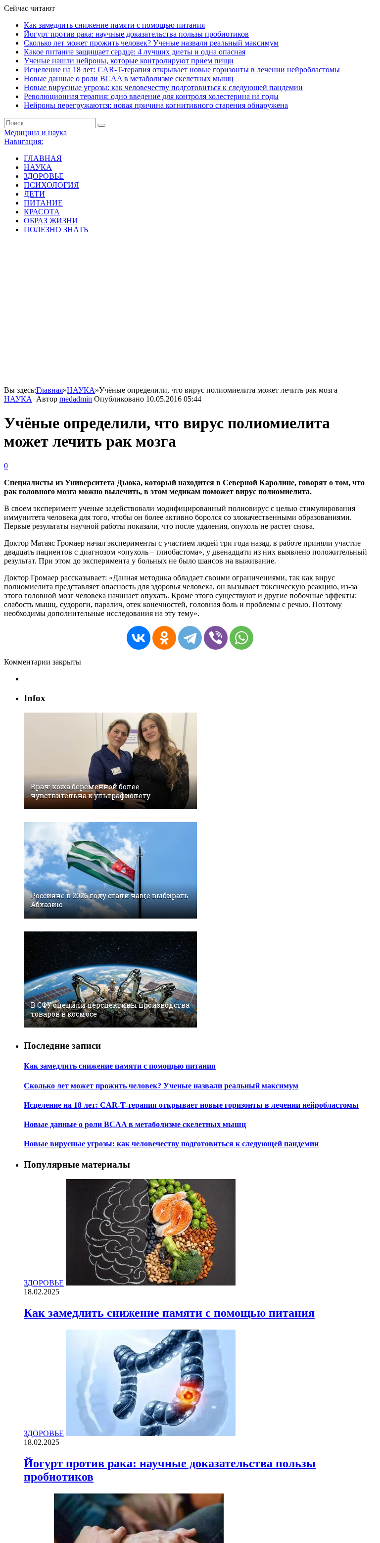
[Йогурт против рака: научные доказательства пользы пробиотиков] (151, 1433)
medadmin (75, 399)
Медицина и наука (35, 132)
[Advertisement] (190, 311)
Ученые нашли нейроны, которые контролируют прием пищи (129, 60)
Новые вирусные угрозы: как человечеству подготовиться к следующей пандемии (163, 87)
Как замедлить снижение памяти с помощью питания (114, 25)
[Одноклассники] (164, 638)
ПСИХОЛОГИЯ (51, 185)
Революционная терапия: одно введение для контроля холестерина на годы (151, 96)
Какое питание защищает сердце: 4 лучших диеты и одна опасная (134, 52)
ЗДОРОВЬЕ (44, 176)
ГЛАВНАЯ (43, 158)
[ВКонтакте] (138, 638)
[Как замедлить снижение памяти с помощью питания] (151, 1283)
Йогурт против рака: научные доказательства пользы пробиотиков (136, 34)
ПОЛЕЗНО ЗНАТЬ (56, 229)
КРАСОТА (42, 211)
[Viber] (216, 638)
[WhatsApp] (241, 638)
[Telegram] (190, 638)
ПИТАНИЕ (43, 203)
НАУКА (38, 167)
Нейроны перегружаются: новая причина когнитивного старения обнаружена (156, 105)
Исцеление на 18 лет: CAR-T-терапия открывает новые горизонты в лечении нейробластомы (182, 69)
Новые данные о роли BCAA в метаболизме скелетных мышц (129, 78)
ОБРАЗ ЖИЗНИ (51, 220)
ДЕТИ (34, 194)
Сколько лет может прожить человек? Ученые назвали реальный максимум (151, 43)
